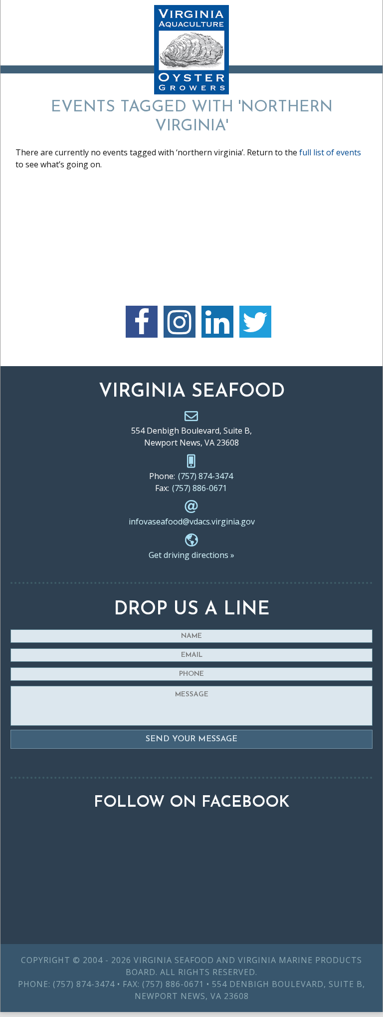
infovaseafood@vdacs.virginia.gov (192, 521)
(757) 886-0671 (199, 488)
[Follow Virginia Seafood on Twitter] (255, 322)
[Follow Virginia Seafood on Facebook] (142, 322)
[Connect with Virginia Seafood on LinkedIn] (217, 322)
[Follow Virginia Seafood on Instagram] (179, 322)
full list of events (330, 152)
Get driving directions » (191, 554)
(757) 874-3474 (205, 476)
